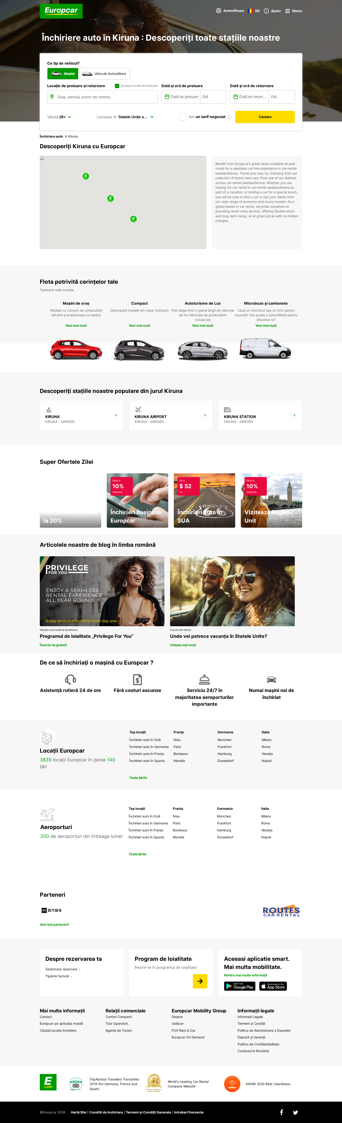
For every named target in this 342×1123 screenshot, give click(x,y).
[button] (110, 199)
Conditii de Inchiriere (106, 1112)
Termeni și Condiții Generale (148, 1112)
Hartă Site (78, 1112)
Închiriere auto (51, 136)
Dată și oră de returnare (252, 85)
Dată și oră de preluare (182, 85)
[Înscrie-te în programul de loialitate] (200, 981)
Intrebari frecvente (189, 1112)
